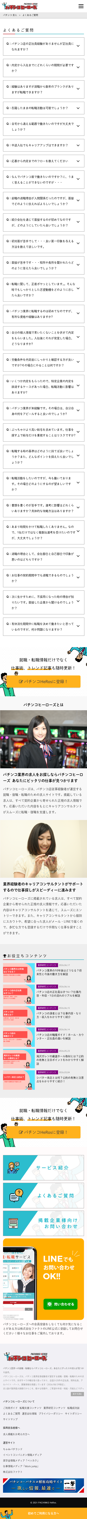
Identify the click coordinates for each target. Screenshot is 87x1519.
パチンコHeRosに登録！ (45, 681)
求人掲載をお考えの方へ (16, 1434)
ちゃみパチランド (12, 1449)
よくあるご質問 (11, 1413)
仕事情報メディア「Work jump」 (21, 1466)
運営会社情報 (29, 1413)
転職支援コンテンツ (30, 1408)
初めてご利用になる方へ (43, 1513)
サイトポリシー (73, 1413)
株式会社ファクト (12, 1472)
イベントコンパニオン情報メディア (22, 1455)
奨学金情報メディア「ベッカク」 (21, 1460)
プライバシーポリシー (51, 1413)
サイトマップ (10, 1419)
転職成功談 (73, 1408)
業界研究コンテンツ (54, 1408)
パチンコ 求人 (10, 15)
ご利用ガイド (10, 1408)
